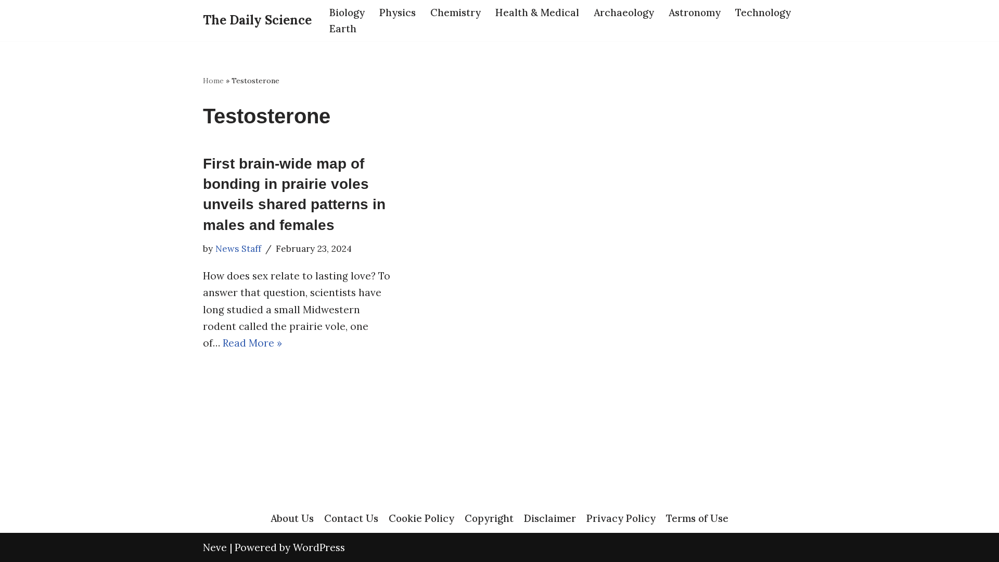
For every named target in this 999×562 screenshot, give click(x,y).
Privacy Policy (621, 518)
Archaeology (624, 12)
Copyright (489, 518)
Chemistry (455, 12)
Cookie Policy (421, 518)
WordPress (319, 547)
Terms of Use (697, 518)
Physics (397, 12)
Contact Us (351, 518)
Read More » (252, 343)
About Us (292, 518)
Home (213, 80)
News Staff (238, 248)
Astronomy (695, 12)
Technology (763, 12)
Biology (347, 12)
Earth (342, 28)
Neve (215, 547)
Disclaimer (550, 518)
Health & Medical (537, 12)
